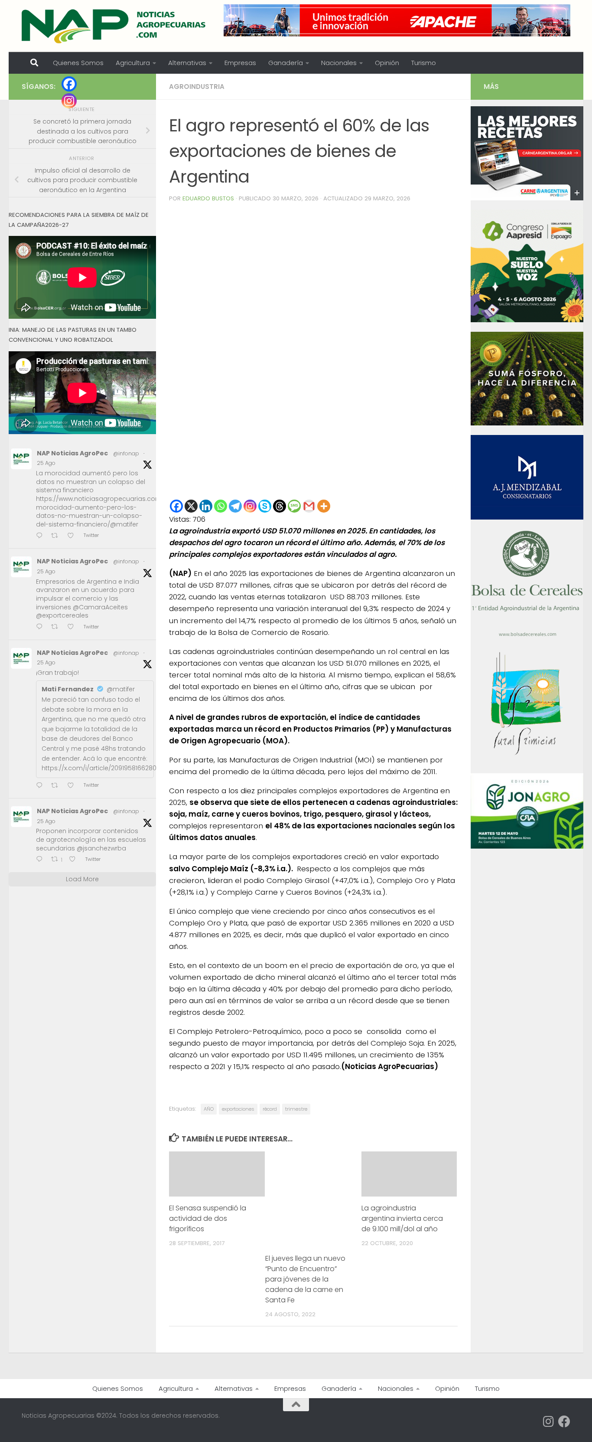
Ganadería (285, 62)
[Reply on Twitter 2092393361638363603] (41, 536)
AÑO (209, 1108)
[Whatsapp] (220, 506)
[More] (323, 506)
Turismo (423, 62)
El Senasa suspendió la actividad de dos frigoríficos (207, 1218)
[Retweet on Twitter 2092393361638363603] (57, 536)
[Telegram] (235, 506)
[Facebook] (176, 506)
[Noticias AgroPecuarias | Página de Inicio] (115, 26)
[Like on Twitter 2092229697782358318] (73, 786)
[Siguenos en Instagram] (549, 1422)
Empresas (240, 62)
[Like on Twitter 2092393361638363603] (73, 536)
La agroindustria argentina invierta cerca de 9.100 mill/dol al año (402, 1218)
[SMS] (294, 506)
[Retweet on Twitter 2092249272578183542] (57, 627)
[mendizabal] (527, 517)
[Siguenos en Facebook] (564, 1422)
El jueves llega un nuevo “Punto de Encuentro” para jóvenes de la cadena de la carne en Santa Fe (305, 1279)
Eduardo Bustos (208, 198)
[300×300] (527, 320)
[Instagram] (250, 506)
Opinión (387, 62)
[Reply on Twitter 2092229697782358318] (41, 786)
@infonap (126, 453)
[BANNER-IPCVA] (527, 198)
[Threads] (279, 506)
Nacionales (339, 62)
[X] (191, 506)
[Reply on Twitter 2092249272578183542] (41, 627)
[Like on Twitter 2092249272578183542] (73, 627)
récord (270, 1108)
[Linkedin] (205, 506)
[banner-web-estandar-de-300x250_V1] (527, 423)
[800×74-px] (397, 20)
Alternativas (187, 62)
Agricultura (133, 62)
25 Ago (46, 463)
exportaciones (238, 1108)
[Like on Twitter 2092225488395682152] (75, 860)
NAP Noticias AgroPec (72, 453)
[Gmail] (309, 506)
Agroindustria (196, 86)
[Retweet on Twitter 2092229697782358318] (57, 786)
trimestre (296, 1108)
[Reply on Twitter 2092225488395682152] (41, 860)
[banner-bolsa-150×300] (527, 635)
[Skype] (264, 506)
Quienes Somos (78, 62)
